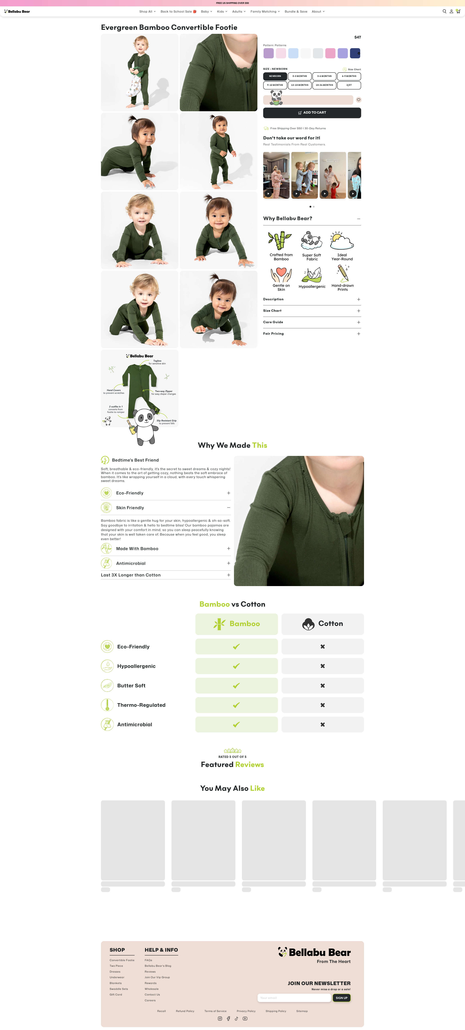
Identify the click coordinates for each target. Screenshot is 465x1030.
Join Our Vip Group (157, 977)
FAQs (148, 960)
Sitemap (302, 1011)
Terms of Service (216, 1011)
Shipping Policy (276, 1011)
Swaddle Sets (119, 989)
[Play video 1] (276, 175)
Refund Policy (185, 1011)
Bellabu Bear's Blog (158, 965)
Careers (150, 1000)
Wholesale (152, 989)
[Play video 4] (361, 175)
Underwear (117, 977)
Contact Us (152, 994)
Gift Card (116, 994)
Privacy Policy (246, 1011)
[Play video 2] (304, 175)
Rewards (151, 983)
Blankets (116, 983)
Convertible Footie (122, 960)
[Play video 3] (333, 175)
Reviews (150, 971)
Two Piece (116, 965)
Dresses (115, 971)
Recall (161, 1011)
